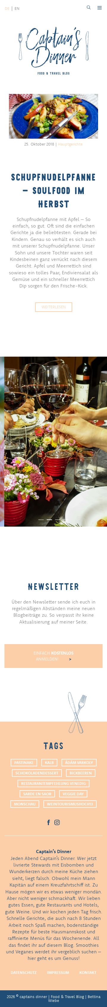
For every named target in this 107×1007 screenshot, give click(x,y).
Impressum (58, 972)
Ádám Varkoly (79, 762)
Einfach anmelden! (53, 656)
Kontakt (87, 972)
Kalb (49, 762)
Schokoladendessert (36, 773)
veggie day (73, 793)
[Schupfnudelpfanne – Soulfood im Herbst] (53, 117)
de (7, 8)
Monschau (25, 804)
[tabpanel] (53, 442)
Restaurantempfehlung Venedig (53, 783)
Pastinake (24, 762)
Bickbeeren (81, 773)
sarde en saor (37, 793)
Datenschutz (24, 972)
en (17, 8)
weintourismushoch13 (70, 804)
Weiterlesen (54, 306)
